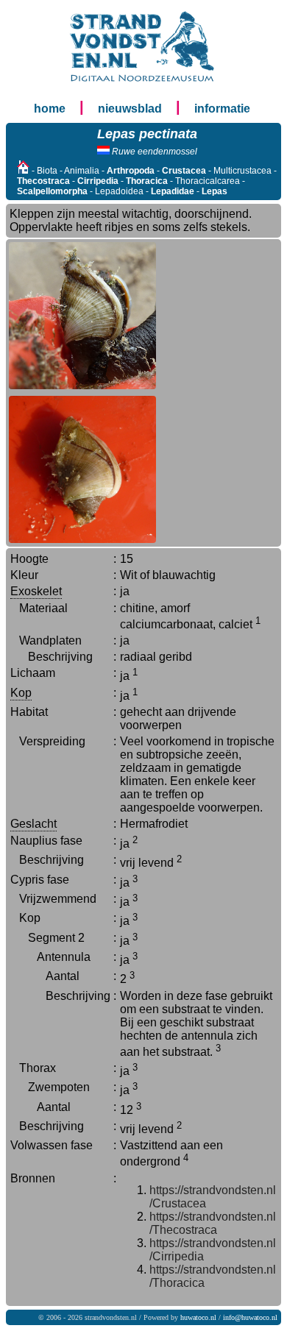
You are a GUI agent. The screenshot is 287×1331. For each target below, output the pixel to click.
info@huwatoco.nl (250, 1317)
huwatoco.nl (198, 1317)
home (49, 108)
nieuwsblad (130, 108)
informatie (222, 108)
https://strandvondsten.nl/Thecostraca (212, 1223)
